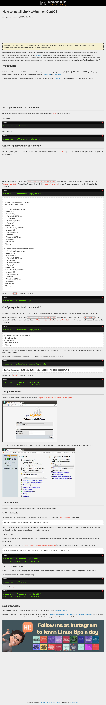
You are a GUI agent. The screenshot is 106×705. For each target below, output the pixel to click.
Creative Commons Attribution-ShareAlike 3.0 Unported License (69, 614)
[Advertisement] (49, 31)
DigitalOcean (74, 702)
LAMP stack (47, 74)
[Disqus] (53, 678)
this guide (56, 78)
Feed (58, 702)
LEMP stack (57, 74)
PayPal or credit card (61, 610)
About (43, 702)
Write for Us (50, 702)
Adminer (38, 55)
